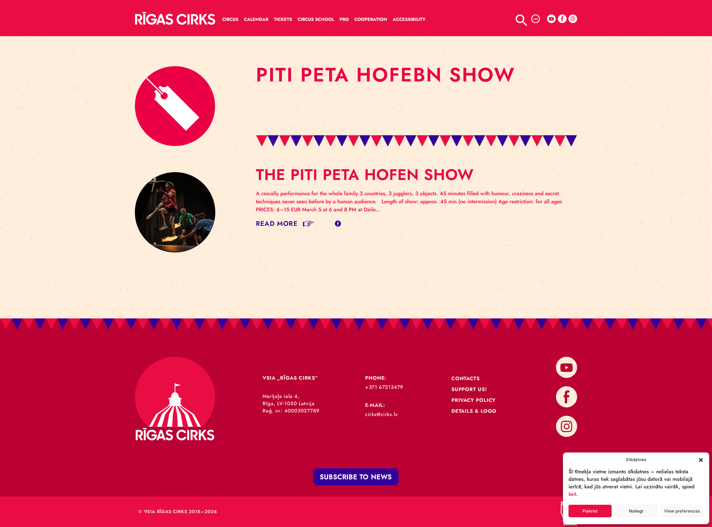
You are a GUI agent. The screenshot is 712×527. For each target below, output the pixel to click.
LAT (535, 19)
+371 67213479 (384, 387)
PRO (344, 19)
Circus (230, 19)
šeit (572, 494)
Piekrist (590, 511)
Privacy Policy (473, 400)
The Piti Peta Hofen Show (365, 175)
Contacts (465, 378)
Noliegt (636, 511)
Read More (277, 223)
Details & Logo (474, 411)
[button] (701, 459)
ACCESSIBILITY (409, 19)
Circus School (316, 19)
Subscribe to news (356, 477)
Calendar (256, 19)
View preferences (682, 511)
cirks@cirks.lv (381, 414)
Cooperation (370, 19)
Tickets (283, 19)
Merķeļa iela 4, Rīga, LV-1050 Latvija (289, 400)
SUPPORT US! (469, 389)
